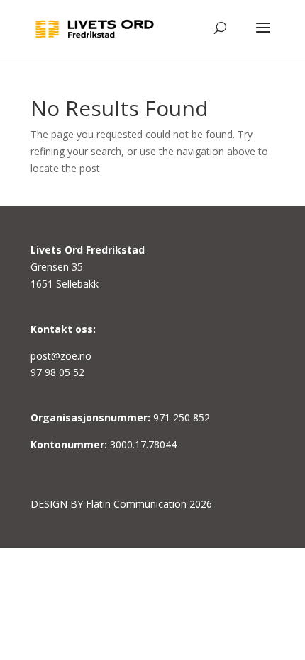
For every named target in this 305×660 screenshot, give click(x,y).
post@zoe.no (61, 356)
